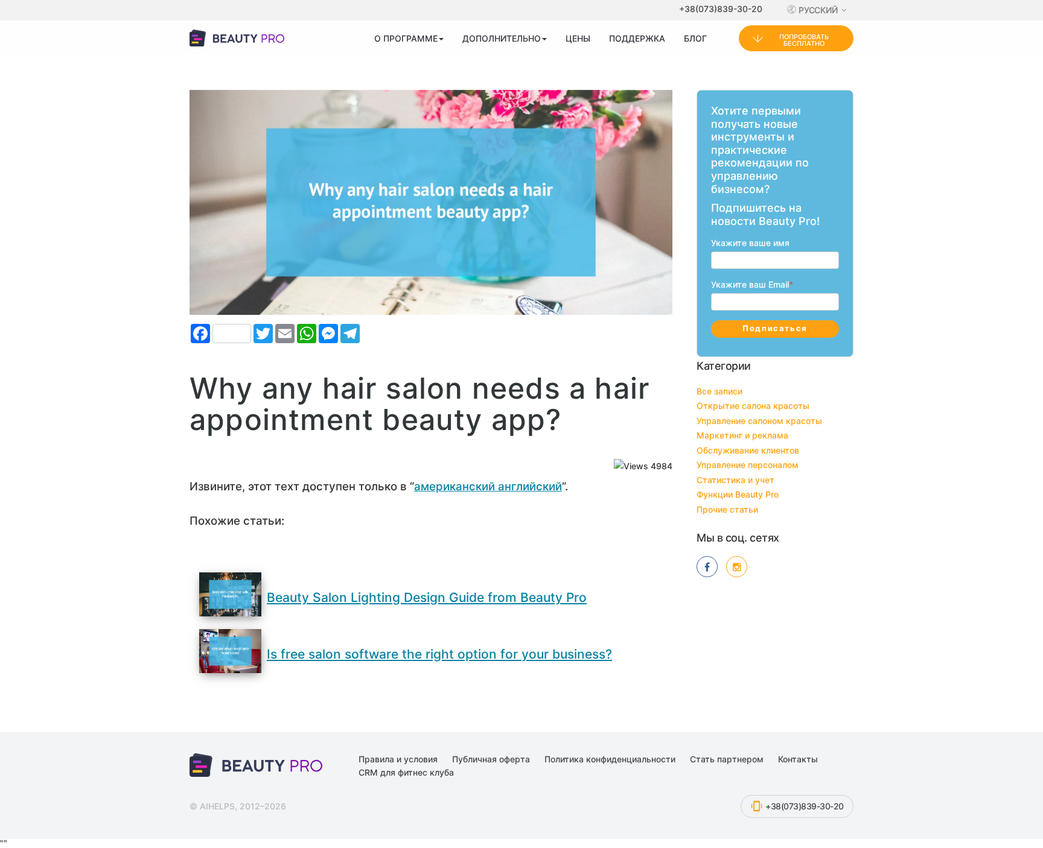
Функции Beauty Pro (738, 494)
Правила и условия (398, 759)
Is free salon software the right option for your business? (439, 654)
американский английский (488, 486)
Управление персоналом (748, 465)
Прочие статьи (727, 509)
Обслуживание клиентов (748, 450)
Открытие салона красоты (753, 405)
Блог (695, 38)
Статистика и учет (735, 480)
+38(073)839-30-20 (720, 9)
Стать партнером (727, 759)
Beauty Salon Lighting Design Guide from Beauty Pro (427, 597)
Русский (819, 10)
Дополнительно (501, 38)
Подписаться (775, 328)
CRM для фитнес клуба (406, 772)
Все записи (719, 391)
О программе (406, 38)
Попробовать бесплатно (804, 40)
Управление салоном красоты (759, 421)
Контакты (798, 759)
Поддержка (637, 38)
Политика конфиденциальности (609, 759)
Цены (578, 38)
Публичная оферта (491, 759)
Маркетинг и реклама (742, 435)
